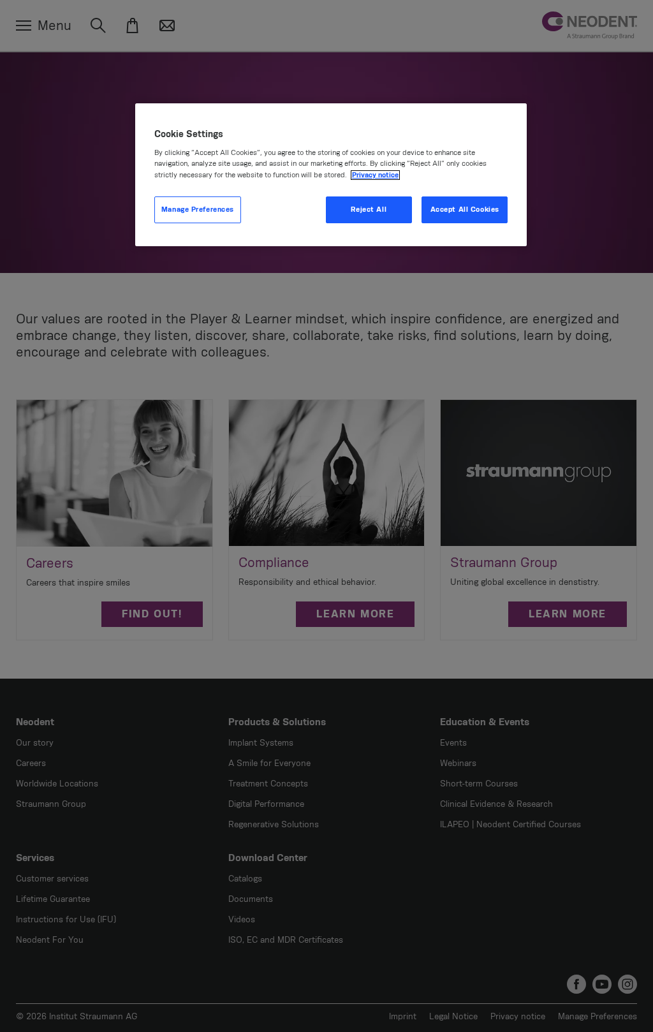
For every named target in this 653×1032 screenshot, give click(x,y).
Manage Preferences (197, 209)
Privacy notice (375, 175)
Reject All (368, 209)
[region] (331, 174)
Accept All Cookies (464, 209)
